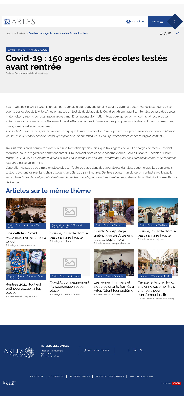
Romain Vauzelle (22, 73)
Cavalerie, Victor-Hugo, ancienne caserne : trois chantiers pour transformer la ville (156, 288)
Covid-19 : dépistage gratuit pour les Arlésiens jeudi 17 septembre (113, 235)
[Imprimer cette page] (161, 33)
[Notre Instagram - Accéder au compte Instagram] (135, 350)
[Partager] (177, 33)
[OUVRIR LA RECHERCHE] (175, 22)
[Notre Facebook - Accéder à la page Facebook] (129, 350)
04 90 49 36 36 (52, 356)
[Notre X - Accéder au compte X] (141, 350)
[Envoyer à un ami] (170, 33)
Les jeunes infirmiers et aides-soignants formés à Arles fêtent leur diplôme (114, 286)
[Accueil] (8, 33)
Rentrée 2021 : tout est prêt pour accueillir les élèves (23, 288)
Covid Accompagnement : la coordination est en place (69, 286)
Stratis (176, 383)
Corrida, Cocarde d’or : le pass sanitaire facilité (69, 235)
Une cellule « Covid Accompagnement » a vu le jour (26, 237)
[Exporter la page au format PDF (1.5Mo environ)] (165, 33)
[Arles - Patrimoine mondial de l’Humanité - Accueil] (18, 352)
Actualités (19, 33)
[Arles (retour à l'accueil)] (61, 22)
